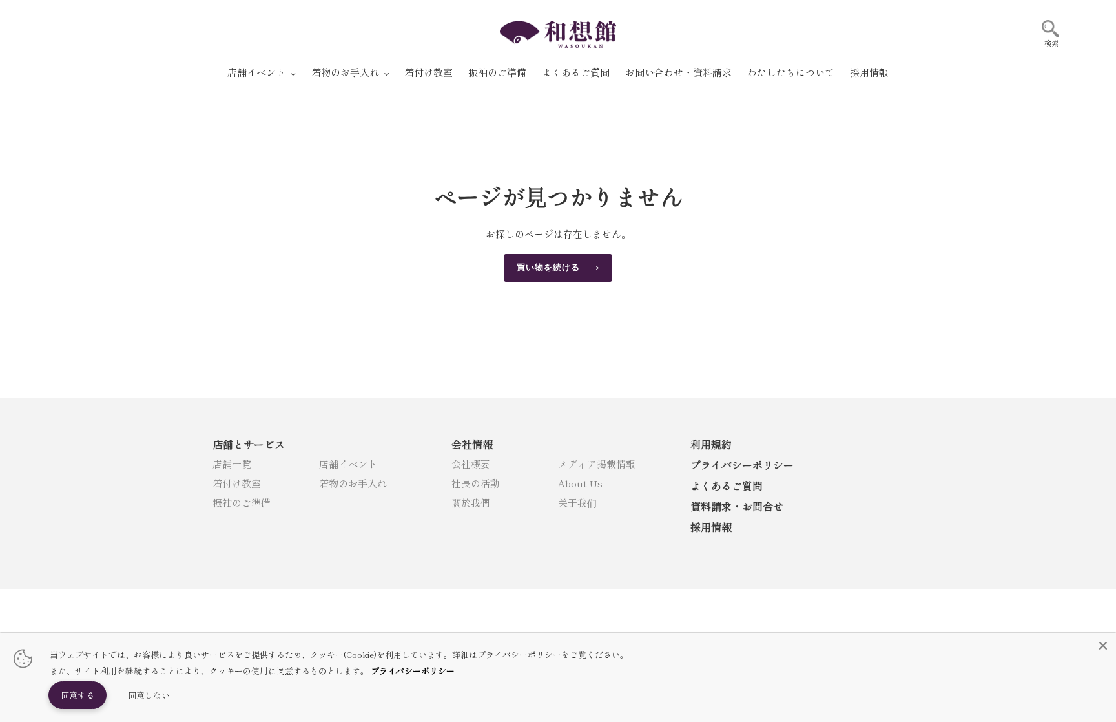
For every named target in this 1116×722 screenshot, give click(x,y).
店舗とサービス (248, 444)
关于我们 (577, 502)
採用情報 (711, 527)
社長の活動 (475, 483)
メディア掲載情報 (597, 464)
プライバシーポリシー (742, 464)
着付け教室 (236, 483)
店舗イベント (348, 464)
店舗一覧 (231, 464)
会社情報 (472, 444)
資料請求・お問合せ (736, 506)
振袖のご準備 (241, 502)
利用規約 (711, 444)
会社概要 (470, 464)
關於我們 (470, 502)
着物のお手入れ (353, 483)
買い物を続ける (548, 267)
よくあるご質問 (726, 485)
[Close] (1103, 645)
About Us (580, 483)
